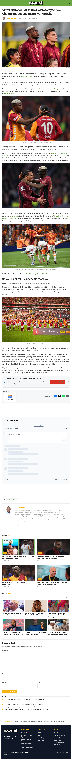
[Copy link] (67, 396)
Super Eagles (41, 738)
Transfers (40, 740)
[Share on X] (59, 396)
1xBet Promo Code (27, 747)
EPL (30, 18)
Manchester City (26, 76)
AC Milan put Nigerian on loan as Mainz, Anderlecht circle (18, 702)
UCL (37, 18)
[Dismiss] (68, 381)
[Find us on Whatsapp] (54, 753)
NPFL (39, 735)
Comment (6, 650)
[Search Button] (69, 3)
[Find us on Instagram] (63, 753)
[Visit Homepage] (36, 3)
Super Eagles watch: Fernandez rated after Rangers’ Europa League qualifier (23, 704)
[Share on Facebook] (55, 396)
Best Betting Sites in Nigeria (27, 736)
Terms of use (58, 740)
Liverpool (15, 216)
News (33, 18)
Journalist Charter (60, 735)
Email (4, 682)
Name (4, 674)
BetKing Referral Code (26, 743)
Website (39, 682)
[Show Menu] (3, 3)
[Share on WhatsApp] (63, 396)
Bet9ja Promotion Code (26, 740)
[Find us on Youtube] (67, 753)
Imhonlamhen (12, 18)
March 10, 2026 (23, 18)
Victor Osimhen (9, 93)
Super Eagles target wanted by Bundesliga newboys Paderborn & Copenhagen (24, 699)
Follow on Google (57, 382)
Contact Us (57, 738)
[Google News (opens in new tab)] (9, 397)
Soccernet (7, 721)
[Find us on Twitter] (60, 753)
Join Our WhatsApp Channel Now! (34, 274)
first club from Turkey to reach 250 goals (48, 89)
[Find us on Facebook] (57, 753)
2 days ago (6, 560)
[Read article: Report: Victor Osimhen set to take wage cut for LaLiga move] (18, 573)
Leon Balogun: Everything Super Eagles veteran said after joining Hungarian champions (26, 709)
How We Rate (25, 733)
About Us (57, 733)
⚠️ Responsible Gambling (59, 743)
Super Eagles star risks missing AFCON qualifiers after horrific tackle (21, 707)
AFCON (39, 733)
